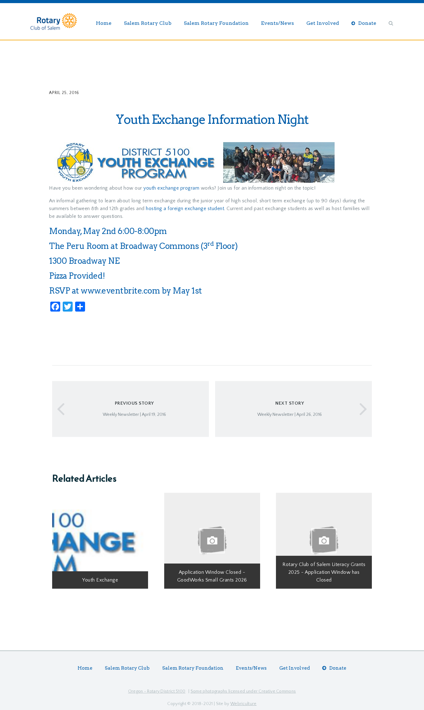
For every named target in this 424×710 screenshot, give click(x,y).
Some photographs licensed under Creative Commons (243, 691)
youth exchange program (171, 188)
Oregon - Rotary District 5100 (157, 691)
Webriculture (243, 703)
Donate (367, 23)
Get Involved (322, 23)
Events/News (277, 23)
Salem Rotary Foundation (216, 23)
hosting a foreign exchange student (185, 208)
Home (103, 23)
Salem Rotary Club (147, 23)
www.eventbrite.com (120, 290)
